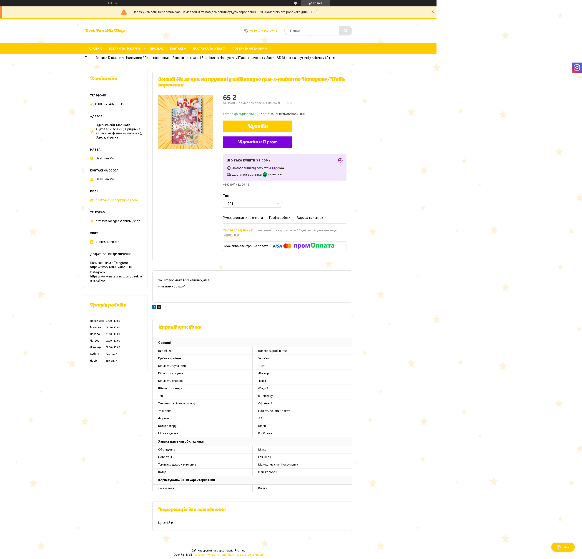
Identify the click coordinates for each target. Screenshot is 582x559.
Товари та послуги (124, 48)
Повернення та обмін (250, 48)
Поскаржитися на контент (209, 554)
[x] (159, 307)
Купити (258, 126)
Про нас (156, 48)
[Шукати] (345, 30)
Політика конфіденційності (245, 554)
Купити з (250, 142)
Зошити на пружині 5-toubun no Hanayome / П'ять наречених (218, 58)
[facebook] (154, 307)
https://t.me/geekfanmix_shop (118, 221)
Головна (95, 48)
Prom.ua (240, 550)
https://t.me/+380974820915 (111, 267)
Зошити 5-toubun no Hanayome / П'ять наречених (132, 58)
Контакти (178, 48)
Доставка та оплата (209, 48)
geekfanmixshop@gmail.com (117, 200)
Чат (566, 547)
